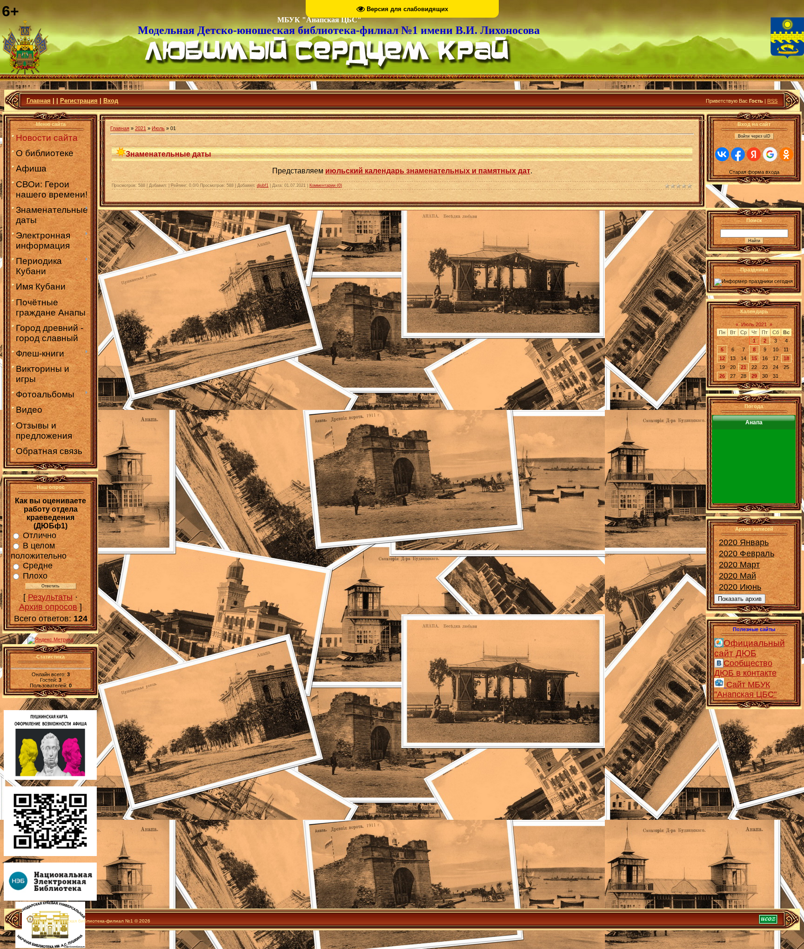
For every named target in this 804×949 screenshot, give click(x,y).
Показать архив (740, 598)
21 (743, 367)
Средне (38, 565)
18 (786, 358)
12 (722, 358)
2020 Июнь (740, 587)
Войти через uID (754, 136)
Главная (39, 100)
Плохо (35, 575)
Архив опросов (48, 607)
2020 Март (739, 564)
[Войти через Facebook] (738, 154)
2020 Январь (744, 542)
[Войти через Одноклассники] (786, 154)
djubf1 (262, 185)
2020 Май (737, 575)
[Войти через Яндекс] (754, 154)
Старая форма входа (754, 172)
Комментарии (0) (325, 185)
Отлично (39, 535)
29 (754, 376)
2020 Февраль (746, 553)
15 (754, 358)
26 (722, 376)
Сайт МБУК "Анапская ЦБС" (745, 689)
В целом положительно (39, 550)
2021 (140, 128)
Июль (158, 128)
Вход (110, 100)
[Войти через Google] (770, 154)
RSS (772, 101)
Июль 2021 (754, 324)
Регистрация (79, 100)
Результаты (50, 597)
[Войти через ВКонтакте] (722, 154)
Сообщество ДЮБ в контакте (745, 668)
